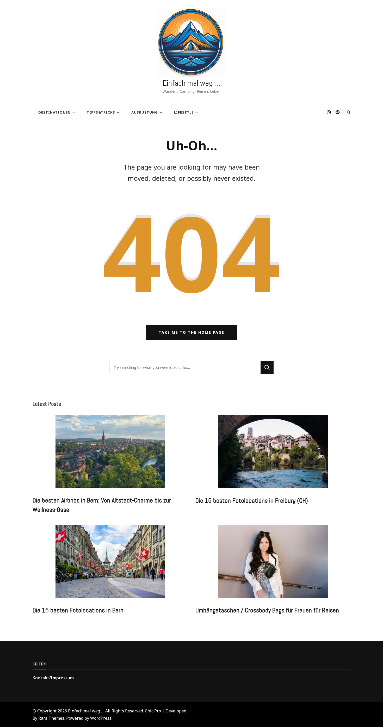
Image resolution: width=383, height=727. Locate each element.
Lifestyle (184, 112)
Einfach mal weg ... (85, 711)
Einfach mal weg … (191, 83)
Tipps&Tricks (101, 112)
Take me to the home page (191, 332)
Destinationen (54, 112)
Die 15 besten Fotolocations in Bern (78, 610)
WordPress (101, 718)
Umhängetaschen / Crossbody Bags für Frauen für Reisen (267, 610)
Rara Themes (51, 718)
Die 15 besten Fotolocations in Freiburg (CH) (251, 501)
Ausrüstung (144, 112)
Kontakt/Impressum (53, 678)
